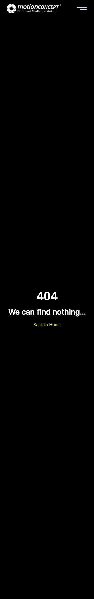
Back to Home (47, 324)
